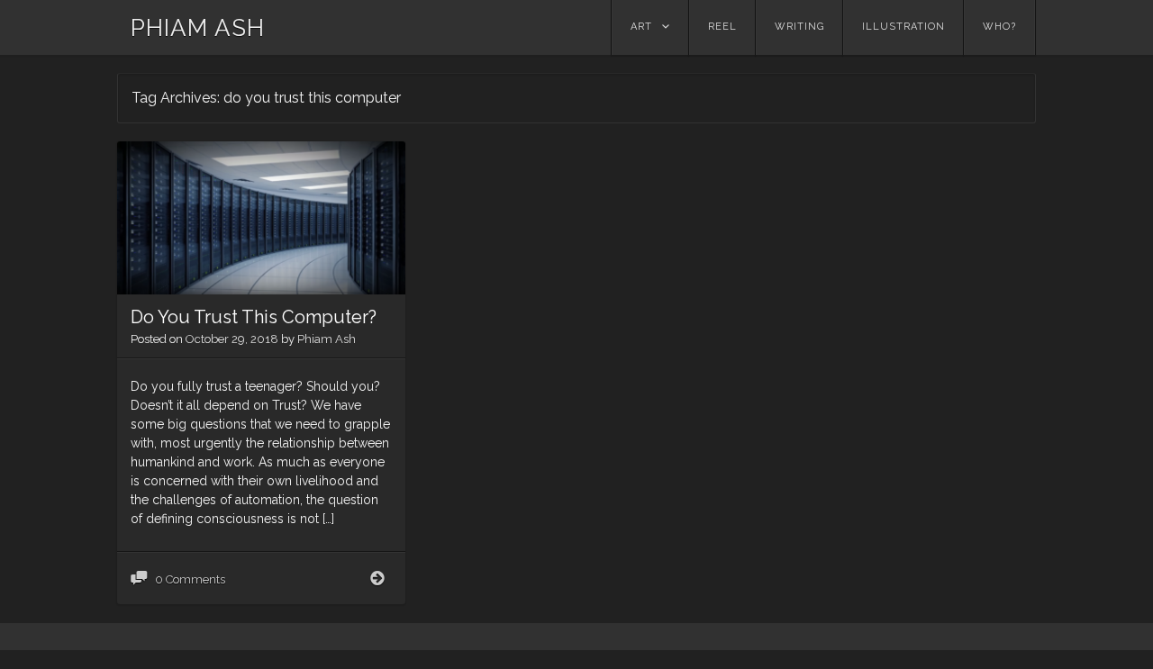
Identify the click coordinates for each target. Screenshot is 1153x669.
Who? (999, 26)
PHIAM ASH (198, 27)
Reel (722, 26)
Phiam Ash (326, 339)
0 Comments (190, 579)
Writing (799, 26)
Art (641, 26)
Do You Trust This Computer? (254, 317)
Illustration (903, 26)
